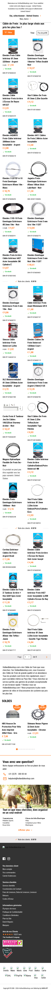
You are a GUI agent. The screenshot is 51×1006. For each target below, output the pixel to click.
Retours (5, 895)
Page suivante (46, 657)
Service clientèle (9, 886)
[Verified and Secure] (8, 953)
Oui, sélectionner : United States (24, 16)
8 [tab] (28, 749)
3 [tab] (20, 749)
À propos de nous (9, 909)
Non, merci (24, 19)
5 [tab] (23, 749)
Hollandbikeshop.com (26, 988)
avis (18, 934)
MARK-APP (45, 988)
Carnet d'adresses (9, 876)
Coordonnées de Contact (12, 889)
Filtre (10, 32)
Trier (32, 33)
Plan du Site (7, 919)
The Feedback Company (11, 937)
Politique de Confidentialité (12, 912)
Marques (6, 925)
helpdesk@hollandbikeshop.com (21, 778)
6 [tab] (25, 749)
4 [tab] (21, 749)
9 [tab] (29, 749)
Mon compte (7, 869)
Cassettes (6, 823)
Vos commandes (9, 873)
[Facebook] (4, 859)
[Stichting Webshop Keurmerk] (12, 943)
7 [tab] (26, 749)
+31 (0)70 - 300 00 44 (17, 774)
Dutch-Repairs (8, 922)
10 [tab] (31, 749)
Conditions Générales (11, 915)
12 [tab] (34, 749)
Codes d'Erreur (8, 899)
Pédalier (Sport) (8, 821)
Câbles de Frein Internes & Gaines (19, 25)
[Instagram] (8, 859)
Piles (27, 821)
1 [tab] (17, 749)
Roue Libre (6, 825)
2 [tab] (18, 749)
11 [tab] (32, 749)
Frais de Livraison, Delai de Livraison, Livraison (20, 892)
